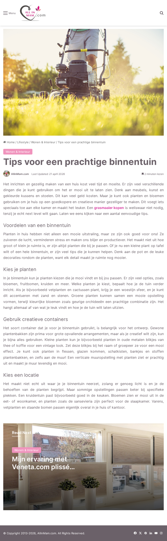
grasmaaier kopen (109, 208)
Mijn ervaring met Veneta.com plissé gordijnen (41, 467)
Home (10, 142)
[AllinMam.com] (32, 13)
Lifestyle (23, 142)
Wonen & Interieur (43, 142)
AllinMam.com (20, 174)
